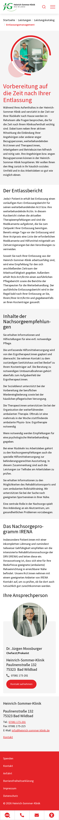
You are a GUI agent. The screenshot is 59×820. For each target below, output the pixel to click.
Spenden (8, 758)
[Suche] (44, 7)
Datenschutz (10, 796)
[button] (7, 815)
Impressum (9, 788)
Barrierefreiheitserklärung (18, 781)
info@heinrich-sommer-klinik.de (31, 730)
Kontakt (8, 737)
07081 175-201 (19, 675)
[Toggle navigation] (53, 7)
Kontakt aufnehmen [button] (21, 684)
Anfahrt (7, 773)
